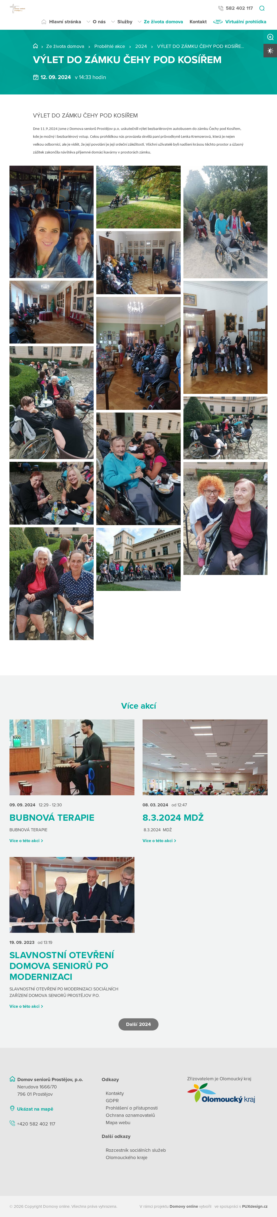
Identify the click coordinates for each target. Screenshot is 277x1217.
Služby (124, 22)
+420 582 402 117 (36, 1124)
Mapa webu (118, 1123)
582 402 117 (239, 8)
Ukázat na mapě (35, 1109)
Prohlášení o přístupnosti (132, 1108)
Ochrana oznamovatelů (130, 1115)
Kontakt (198, 22)
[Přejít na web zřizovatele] (227, 1093)
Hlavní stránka (65, 22)
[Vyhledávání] (261, 9)
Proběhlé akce (109, 46)
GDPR (112, 1101)
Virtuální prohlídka (245, 22)
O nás (99, 22)
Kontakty (115, 1093)
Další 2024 (138, 1024)
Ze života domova (163, 22)
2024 (141, 46)
